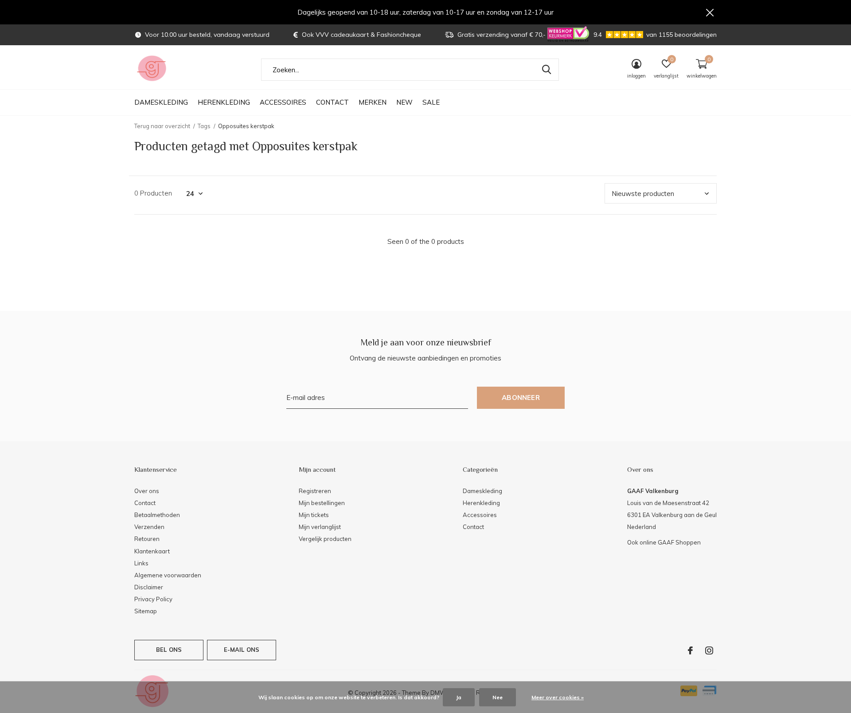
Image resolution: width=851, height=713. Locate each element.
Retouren (147, 538)
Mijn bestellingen (322, 502)
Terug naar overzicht (162, 125)
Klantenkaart (152, 551)
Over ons (146, 490)
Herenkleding (224, 102)
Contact (332, 102)
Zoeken (546, 70)
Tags (204, 125)
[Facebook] (690, 650)
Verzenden (149, 526)
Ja (458, 697)
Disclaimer (148, 587)
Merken (372, 102)
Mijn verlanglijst (320, 526)
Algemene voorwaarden (167, 575)
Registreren (315, 490)
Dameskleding (161, 102)
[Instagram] (709, 650)
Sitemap (145, 611)
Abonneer (521, 397)
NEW (404, 102)
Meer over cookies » (557, 697)
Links (141, 563)
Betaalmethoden (157, 514)
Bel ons (169, 649)
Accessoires (283, 102)
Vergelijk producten (325, 538)
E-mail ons (242, 649)
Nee (497, 697)
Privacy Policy (153, 599)
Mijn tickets (314, 514)
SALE (431, 102)
